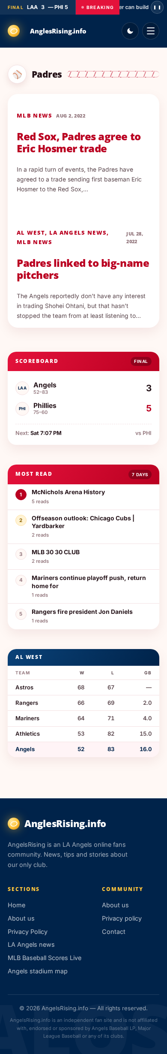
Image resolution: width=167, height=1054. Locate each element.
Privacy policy (122, 918)
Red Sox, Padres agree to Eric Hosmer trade (78, 142)
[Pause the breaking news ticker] (157, 7)
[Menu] (150, 30)
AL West (31, 232)
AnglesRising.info (58, 31)
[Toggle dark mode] (130, 30)
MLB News (34, 115)
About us (21, 918)
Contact (113, 931)
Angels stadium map (38, 971)
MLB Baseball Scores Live (44, 957)
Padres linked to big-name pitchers (83, 269)
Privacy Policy (28, 931)
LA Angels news (78, 232)
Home (16, 905)
